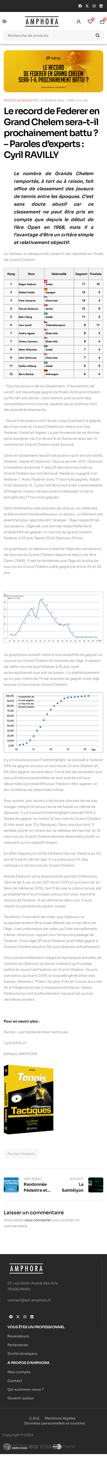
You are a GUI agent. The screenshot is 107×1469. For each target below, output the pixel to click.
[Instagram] (94, 5)
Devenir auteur (20, 1398)
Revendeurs (18, 1336)
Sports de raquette (20, 100)
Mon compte (19, 1372)
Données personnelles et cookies (54, 1423)
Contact (14, 1380)
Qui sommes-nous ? (25, 1389)
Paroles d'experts (21, 1154)
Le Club (81, 100)
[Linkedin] (101, 5)
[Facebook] (80, 5)
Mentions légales (60, 1418)
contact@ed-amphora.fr (29, 1300)
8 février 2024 (52, 100)
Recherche (98, 35)
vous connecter (38, 1220)
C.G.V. (34, 1418)
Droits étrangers (22, 1353)
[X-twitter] (87, 5)
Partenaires (17, 1345)
